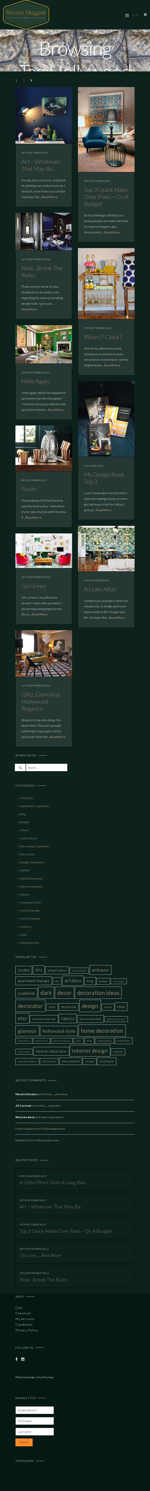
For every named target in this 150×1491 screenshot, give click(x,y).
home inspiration (31, 886)
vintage (89, 1061)
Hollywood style (58, 1031)
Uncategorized (29, 942)
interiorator (24, 1051)
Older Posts (34, 80)
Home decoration (31, 878)
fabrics (67, 1018)
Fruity (29, 488)
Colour (24, 830)
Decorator (30, 1005)
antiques (100, 969)
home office (24, 1041)
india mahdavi (104, 1041)
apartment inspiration (34, 806)
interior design (90, 1050)
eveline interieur (44, 1019)
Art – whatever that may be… (40, 165)
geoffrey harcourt (116, 1019)
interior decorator (51, 1051)
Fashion (25, 870)
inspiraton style (30, 902)
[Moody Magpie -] (26, 14)
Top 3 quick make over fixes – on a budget (106, 196)
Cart (19, 1307)
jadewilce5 (22, 1140)
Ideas (78, 1041)
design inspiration (32, 862)
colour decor (28, 838)
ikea (89, 1040)
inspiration (123, 1040)
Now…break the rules (43, 1279)
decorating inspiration (34, 846)
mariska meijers (27, 1061)
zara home (106, 1061)
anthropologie (79, 970)
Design (90, 1005)
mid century (49, 1061)
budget (25, 822)
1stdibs (24, 970)
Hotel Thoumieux (61, 1041)
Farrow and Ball (90, 1019)
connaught (118, 981)
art (57, 981)
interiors (25, 926)
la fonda (118, 1051)
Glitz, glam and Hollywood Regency (40, 701)
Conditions (24, 1324)
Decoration (27, 854)
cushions (26, 993)
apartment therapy (34, 980)
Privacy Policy (26, 1330)
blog (23, 814)
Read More (49, 197)
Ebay (121, 1006)
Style (23, 934)
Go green (33, 585)
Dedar (52, 1007)
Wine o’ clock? (103, 336)
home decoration (102, 1030)
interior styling (30, 918)
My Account (25, 1319)
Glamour (27, 1031)
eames (108, 1007)
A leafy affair (100, 589)
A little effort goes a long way (53, 1182)
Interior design (30, 910)
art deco (73, 980)
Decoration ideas (98, 992)
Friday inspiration (51, 1117)
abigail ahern (57, 970)
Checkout (23, 1313)
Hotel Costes (41, 1041)
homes (24, 894)
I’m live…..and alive (54, 1094)
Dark (46, 992)
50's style (26, 798)
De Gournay (68, 1007)
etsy (22, 1018)
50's (38, 970)
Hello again (35, 381)
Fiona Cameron (25, 1128)
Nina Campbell (70, 1061)
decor (64, 992)
